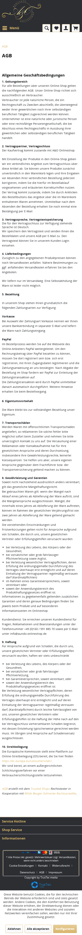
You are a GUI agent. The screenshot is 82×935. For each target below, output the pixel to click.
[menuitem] (10, 28)
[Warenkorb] (76, 28)
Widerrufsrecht (61, 865)
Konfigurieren (65, 929)
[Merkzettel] (56, 28)
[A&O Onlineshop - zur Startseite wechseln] (21, 13)
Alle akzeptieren (38, 929)
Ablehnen (14, 929)
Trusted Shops (40, 788)
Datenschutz (27, 872)
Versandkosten (67, 857)
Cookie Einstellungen (21, 865)
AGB (5, 788)
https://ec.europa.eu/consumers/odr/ (27, 761)
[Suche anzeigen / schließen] (46, 28)
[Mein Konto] (66, 28)
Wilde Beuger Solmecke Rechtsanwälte (50, 793)
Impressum (55, 872)
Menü (14, 28)
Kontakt (43, 865)
